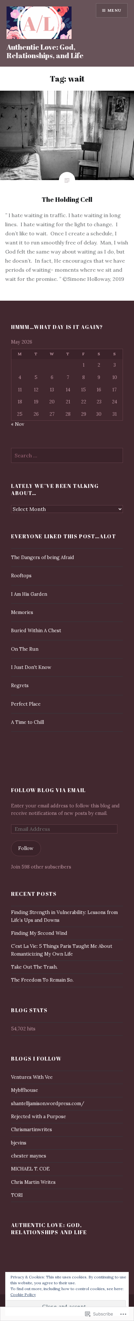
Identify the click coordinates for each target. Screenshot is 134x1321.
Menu (114, 10)
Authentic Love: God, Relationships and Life (49, 1229)
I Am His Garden (29, 594)
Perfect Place (26, 704)
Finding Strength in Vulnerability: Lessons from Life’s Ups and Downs (64, 916)
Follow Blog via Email (48, 790)
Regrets (20, 685)
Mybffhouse (24, 1090)
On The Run (24, 649)
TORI (17, 1195)
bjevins (18, 1143)
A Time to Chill (27, 722)
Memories (22, 612)
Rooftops (21, 576)
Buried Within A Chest (36, 631)
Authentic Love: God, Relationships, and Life (45, 51)
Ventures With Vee (32, 1077)
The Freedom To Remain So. (42, 980)
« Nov (17, 424)
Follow (26, 848)
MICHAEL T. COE (30, 1169)
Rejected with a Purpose (38, 1116)
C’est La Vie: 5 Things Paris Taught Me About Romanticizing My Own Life (61, 950)
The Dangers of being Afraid (42, 557)
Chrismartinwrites (31, 1129)
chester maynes (28, 1156)
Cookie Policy (23, 1294)
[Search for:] (67, 456)
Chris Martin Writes (33, 1182)
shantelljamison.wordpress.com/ (47, 1103)
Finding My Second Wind (39, 933)
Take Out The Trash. (34, 967)
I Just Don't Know (31, 667)
